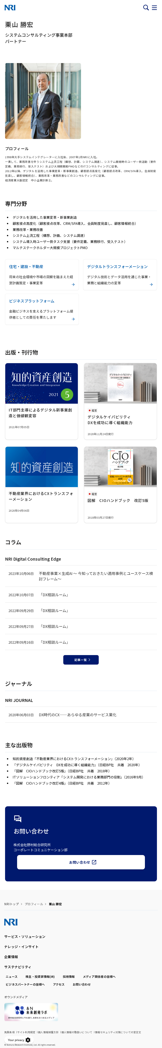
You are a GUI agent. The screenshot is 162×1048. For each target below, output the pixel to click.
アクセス (59, 984)
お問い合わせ (79, 862)
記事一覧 (80, 660)
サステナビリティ (17, 966)
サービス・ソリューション (24, 936)
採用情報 (69, 976)
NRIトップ (11, 904)
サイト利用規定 (26, 1032)
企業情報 (11, 956)
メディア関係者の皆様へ (99, 976)
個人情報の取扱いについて (76, 1032)
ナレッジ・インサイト (21, 946)
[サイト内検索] (146, 7)
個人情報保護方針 (48, 1032)
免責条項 (9, 1032)
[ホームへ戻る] (10, 7)
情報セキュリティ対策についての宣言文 (118, 1032)
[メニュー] (154, 7)
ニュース (12, 976)
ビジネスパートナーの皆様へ (25, 984)
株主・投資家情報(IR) (40, 976)
